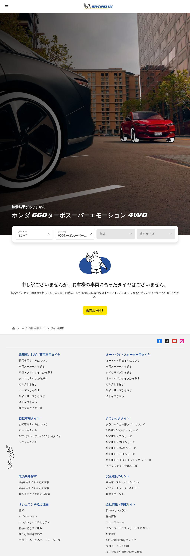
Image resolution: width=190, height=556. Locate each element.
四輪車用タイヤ (37, 328)
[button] (48, 234)
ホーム (20, 328)
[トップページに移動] (98, 6)
